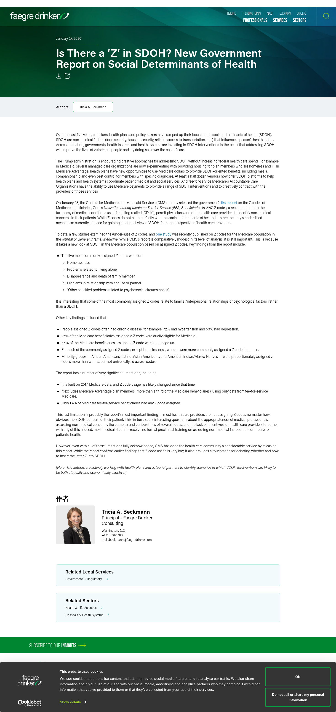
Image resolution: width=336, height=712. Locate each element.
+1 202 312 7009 (113, 535)
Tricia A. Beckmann (93, 107)
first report (229, 202)
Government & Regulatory (83, 579)
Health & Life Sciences (80, 607)
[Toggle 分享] (67, 76)
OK (298, 677)
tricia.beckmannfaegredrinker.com (127, 539)
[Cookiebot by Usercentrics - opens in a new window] (30, 703)
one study (163, 234)
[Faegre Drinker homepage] (39, 16)
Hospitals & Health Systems (84, 615)
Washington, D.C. (113, 530)
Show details (70, 702)
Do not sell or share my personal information (298, 697)
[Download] (58, 76)
